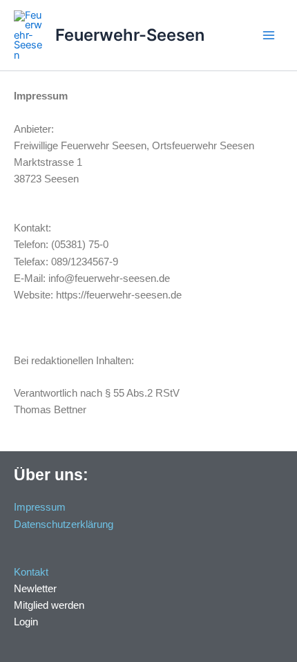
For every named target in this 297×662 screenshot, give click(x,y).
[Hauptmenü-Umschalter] (268, 35)
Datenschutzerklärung (63, 524)
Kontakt (31, 572)
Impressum (40, 507)
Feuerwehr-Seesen (129, 35)
